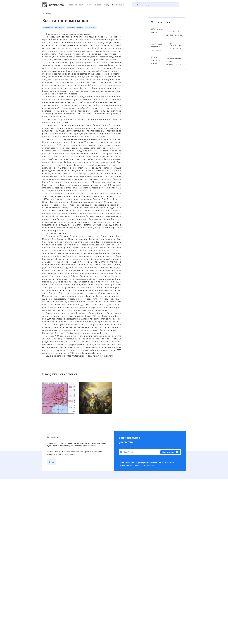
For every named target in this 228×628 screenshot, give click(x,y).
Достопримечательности (90, 5)
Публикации (118, 5)
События (73, 5)
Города (107, 5)
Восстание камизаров (54, 511)
